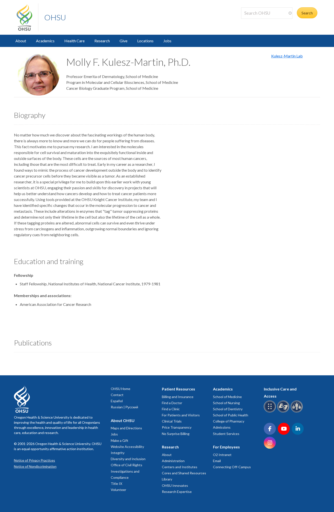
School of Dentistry (228, 409)
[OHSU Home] (27, 17)
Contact (117, 395)
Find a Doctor (172, 403)
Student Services (226, 434)
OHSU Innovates (175, 485)
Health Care (74, 40)
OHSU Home (120, 389)
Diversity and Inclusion (128, 459)
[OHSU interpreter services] (297, 412)
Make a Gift (119, 440)
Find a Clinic (171, 409)
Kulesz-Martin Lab (287, 56)
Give (123, 40)
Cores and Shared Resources (184, 473)
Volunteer (118, 490)
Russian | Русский (124, 407)
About (20, 40)
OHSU (55, 17)
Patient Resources (178, 389)
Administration (173, 461)
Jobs (167, 40)
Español (117, 401)
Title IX (116, 483)
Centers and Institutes (179, 467)
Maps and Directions (126, 428)
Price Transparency (176, 427)
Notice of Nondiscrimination (35, 466)
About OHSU (122, 420)
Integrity (117, 453)
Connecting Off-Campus (232, 467)
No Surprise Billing (175, 434)
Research (102, 40)
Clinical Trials (172, 421)
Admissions (222, 427)
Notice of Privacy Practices (34, 460)
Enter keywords (256, 21)
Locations (145, 40)
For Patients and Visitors (181, 415)
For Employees (226, 447)
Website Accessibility (127, 447)
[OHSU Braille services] (270, 412)
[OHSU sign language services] (284, 412)
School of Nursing (226, 403)
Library (167, 479)
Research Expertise (177, 492)
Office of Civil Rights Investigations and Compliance (126, 471)
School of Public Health (230, 415)
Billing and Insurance (177, 397)
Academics (45, 40)
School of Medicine (227, 397)
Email (217, 461)
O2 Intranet (222, 455)
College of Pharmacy (228, 421)
